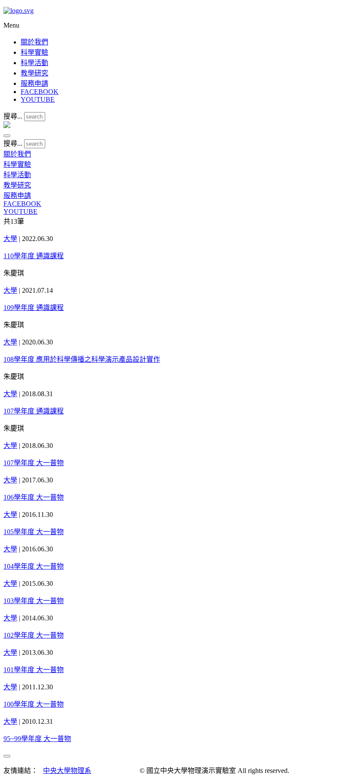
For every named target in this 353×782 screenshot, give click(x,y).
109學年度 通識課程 (33, 307)
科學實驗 (34, 52)
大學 (10, 238)
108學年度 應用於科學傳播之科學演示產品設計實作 (81, 359)
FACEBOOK (40, 91)
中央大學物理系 (67, 770)
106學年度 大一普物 (33, 497)
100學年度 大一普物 (33, 704)
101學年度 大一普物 (33, 669)
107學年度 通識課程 (33, 411)
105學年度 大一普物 (33, 531)
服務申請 (34, 83)
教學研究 (34, 73)
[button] (6, 136)
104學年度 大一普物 (33, 566)
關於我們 (34, 42)
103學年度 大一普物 (33, 600)
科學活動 (34, 62)
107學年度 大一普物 (33, 462)
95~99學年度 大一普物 (37, 738)
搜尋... (12, 116)
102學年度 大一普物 (33, 635)
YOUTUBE (38, 99)
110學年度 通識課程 (33, 256)
